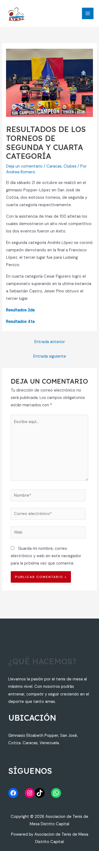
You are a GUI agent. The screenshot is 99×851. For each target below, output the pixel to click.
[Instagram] (30, 793)
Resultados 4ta (20, 321)
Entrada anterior (49, 341)
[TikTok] (40, 793)
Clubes (70, 166)
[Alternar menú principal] (88, 13)
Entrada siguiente (49, 356)
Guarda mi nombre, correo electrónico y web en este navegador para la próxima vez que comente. (46, 556)
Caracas (54, 166)
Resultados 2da (20, 310)
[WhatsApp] (56, 793)
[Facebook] (13, 793)
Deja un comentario (24, 166)
